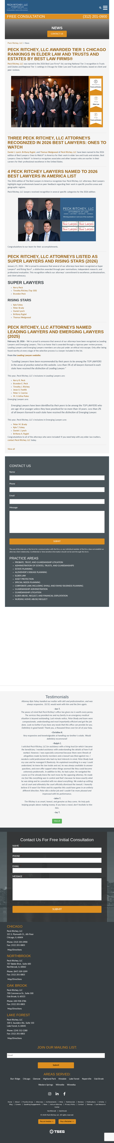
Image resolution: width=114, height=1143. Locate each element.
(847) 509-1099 (20, 972)
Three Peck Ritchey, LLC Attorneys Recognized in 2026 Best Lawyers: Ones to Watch (57, 142)
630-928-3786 (20, 1001)
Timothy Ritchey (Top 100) (25, 291)
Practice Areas (28, 1102)
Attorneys (39, 1102)
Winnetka (71, 1085)
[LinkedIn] (57, 1095)
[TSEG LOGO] (57, 1133)
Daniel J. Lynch (14, 152)
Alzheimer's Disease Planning (31, 572)
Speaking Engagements (32, 1104)
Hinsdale (62, 1079)
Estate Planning (24, 569)
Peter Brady (18, 308)
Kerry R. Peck (19, 380)
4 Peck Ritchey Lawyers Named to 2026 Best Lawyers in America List (53, 173)
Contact (81, 1104)
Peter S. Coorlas (20, 393)
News (45, 1104)
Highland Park (49, 1079)
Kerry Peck (18, 288)
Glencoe (36, 1079)
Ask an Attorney (56, 1104)
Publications (91, 1102)
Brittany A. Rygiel (21, 434)
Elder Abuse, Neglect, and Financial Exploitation (41, 596)
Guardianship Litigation (28, 592)
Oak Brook (99, 1079)
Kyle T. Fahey (19, 427)
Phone (13, 484)
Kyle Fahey (18, 305)
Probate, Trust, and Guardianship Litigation (39, 562)
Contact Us (57, 34)
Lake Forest (74, 1079)
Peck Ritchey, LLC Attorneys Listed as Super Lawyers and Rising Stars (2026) (53, 258)
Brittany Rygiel (28, 152)
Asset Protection (24, 579)
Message (14, 508)
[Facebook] (64, 1095)
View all (11, 449)
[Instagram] (50, 1095)
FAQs (61, 1102)
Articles (101, 1102)
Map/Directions (15, 950)
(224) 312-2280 (20, 1031)
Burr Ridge (15, 1079)
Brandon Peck (19, 294)
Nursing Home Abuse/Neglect (31, 599)
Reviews (81, 1102)
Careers (18, 1104)
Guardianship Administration (31, 589)
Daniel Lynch (19, 311)
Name (13, 472)
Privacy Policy (70, 1104)
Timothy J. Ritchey (21, 387)
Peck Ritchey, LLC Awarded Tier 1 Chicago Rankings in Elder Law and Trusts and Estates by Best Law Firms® (57, 54)
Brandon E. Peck (20, 384)
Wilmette (60, 1085)
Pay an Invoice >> (47, 1121)
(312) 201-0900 (94, 16)
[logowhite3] (17, 6)
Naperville (86, 1079)
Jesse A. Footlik (20, 390)
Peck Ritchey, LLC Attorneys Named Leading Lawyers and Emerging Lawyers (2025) (56, 332)
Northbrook (51, 1111)
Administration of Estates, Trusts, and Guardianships (44, 566)
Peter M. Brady (20, 424)
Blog (11, 1104)
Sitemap (90, 1104)
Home (10, 1102)
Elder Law (20, 576)
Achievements (51, 1102)
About (17, 1102)
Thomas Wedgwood (49, 152)
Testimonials (70, 1102)
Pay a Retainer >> (67, 1121)
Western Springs (45, 1085)
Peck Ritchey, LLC (15, 64)
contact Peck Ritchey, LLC (19, 440)
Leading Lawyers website (28, 355)
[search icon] (100, 7)
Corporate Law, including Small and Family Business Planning (49, 586)
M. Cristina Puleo (21, 396)
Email (13, 496)
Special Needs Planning (27, 582)
